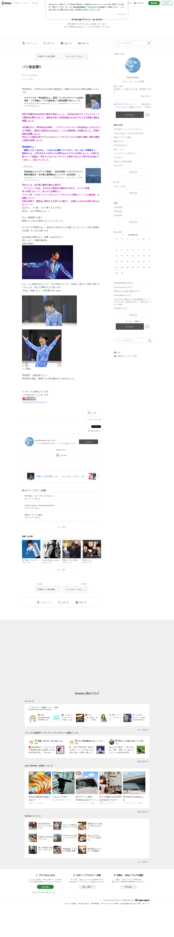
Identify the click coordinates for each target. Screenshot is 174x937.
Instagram (63, 455)
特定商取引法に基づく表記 (132, 904)
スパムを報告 (71, 904)
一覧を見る (132, 172)
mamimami (132, 77)
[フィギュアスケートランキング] (29, 398)
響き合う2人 (119, 141)
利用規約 (96, 904)
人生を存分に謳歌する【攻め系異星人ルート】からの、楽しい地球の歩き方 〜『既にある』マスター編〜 (133, 301)
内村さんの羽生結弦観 (123, 161)
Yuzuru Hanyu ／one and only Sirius (128, 133)
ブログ (30, 79)
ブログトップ (31, 43)
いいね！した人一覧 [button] (94, 419)
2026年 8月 (133, 235)
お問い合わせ (84, 904)
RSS (119, 352)
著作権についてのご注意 (127, 356)
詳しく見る (87, 887)
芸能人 (56, 707)
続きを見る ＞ (146, 96)
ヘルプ (147, 904)
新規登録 (154, 3)
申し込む (128, 887)
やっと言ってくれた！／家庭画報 (77, 56)
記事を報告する (95, 431)
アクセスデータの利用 (111, 904)
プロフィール (127, 81)
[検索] (148, 43)
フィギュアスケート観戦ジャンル (127, 107)
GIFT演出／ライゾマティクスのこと (128, 129)
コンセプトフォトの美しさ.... (125, 153)
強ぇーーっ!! (119, 149)
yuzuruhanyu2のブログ (123, 287)
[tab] (40, 708)
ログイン (166, 3)
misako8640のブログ (122, 295)
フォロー (88, 442)
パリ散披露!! (31, 67)
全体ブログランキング (123, 104)
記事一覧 (50, 43)
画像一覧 (68, 43)
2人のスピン (119, 165)
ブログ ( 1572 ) (120, 186)
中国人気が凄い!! (120, 145)
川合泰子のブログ (121, 308)
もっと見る (61, 527)
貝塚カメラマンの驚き (123, 137)
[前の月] (123, 235)
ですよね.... (118, 157)
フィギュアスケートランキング (34, 402)
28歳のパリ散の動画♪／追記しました (49, 56)
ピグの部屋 (139, 81)
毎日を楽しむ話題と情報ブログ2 (127, 291)
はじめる (45, 887)
